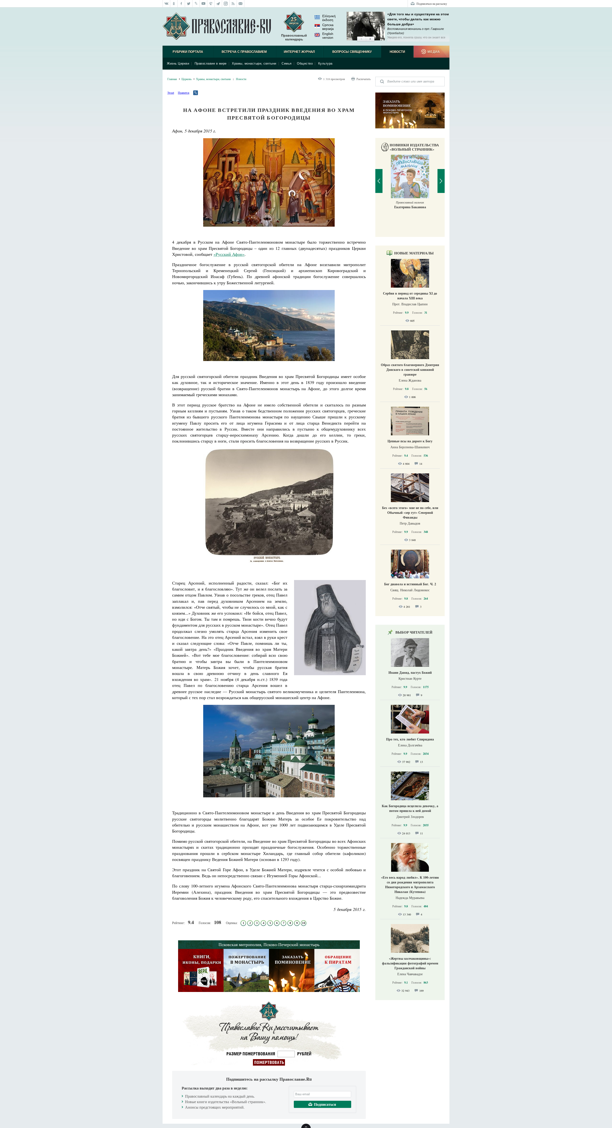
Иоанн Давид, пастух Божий (410, 672)
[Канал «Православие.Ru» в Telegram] (218, 3)
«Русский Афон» (229, 254)
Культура (325, 63)
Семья (287, 63)
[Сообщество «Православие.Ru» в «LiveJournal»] (196, 3)
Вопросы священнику (352, 52)
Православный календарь (294, 37)
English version (327, 35)
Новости (397, 52)
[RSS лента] (233, 3)
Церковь (186, 79)
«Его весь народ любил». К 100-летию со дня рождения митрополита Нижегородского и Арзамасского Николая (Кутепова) (410, 884)
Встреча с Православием (244, 52)
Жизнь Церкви (178, 63)
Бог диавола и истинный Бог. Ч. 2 (410, 583)
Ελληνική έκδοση (329, 18)
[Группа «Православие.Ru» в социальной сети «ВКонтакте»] (166, 3)
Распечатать (363, 79)
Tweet (170, 92)
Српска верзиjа (328, 27)
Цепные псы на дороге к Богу (410, 441)
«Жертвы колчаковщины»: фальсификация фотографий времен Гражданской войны (410, 963)
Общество (305, 63)
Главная (172, 79)
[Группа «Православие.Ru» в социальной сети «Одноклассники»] (174, 3)
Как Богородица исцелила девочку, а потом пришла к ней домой (410, 808)
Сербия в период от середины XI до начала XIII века (410, 296)
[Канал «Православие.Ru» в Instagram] (226, 3)
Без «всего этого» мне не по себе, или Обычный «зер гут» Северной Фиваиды (410, 512)
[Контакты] (240, 3)
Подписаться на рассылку (431, 3)
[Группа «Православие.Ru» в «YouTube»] (203, 3)
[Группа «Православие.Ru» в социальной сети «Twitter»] (188, 3)
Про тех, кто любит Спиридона (410, 739)
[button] (361, 39)
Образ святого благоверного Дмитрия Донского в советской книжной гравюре (410, 369)
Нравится (183, 92)
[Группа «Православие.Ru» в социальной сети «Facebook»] (181, 3)
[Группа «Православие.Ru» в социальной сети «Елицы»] (211, 3)
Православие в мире (211, 63)
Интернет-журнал (299, 52)
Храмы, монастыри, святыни (254, 63)
